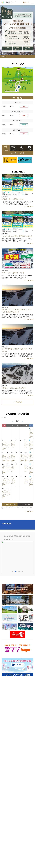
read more (29, 206)
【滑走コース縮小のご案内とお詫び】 (14, 388)
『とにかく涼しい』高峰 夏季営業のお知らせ (17, 236)
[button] (12, 571)
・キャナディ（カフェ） (31, 433)
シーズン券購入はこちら (27, 48)
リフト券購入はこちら (17, 48)
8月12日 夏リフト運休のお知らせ (13, 199)
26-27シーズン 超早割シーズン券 (13, 273)
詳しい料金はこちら (6, 48)
